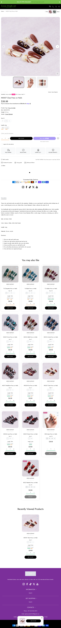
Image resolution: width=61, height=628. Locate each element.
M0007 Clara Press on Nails (51, 385)
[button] (1, 2)
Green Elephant (55, 92)
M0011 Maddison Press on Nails (10, 385)
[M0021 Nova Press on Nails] (10, 322)
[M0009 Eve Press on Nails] (30, 371)
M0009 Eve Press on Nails (30, 385)
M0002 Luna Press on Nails (10, 434)
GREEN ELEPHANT (10, 284)
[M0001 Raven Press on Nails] (30, 419)
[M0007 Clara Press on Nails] (51, 371)
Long (12, 298)
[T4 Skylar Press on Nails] (30, 274)
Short (3, 128)
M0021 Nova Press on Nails (10, 337)
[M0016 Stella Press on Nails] (30, 322)
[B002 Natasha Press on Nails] (30, 468)
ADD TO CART (33, 621)
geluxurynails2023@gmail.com (32, 614)
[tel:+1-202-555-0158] (53, 6)
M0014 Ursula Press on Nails (51, 337)
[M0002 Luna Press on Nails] (10, 419)
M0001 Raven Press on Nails (30, 434)
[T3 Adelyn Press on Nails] (51, 274)
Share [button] (3, 165)
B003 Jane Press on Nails (51, 434)
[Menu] (59, 6)
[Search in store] (56, 6)
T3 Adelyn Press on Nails (51, 288)
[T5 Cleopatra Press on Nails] (10, 274)
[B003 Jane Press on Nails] (51, 419)
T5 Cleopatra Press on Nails (10, 288)
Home (2, 11)
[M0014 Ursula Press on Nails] (51, 322)
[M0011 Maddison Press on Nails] (10, 371)
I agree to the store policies (8, 144)
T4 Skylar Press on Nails (30, 288)
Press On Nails (11, 108)
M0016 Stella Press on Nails (30, 337)
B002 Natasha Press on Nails (30, 482)
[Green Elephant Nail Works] (8, 6)
